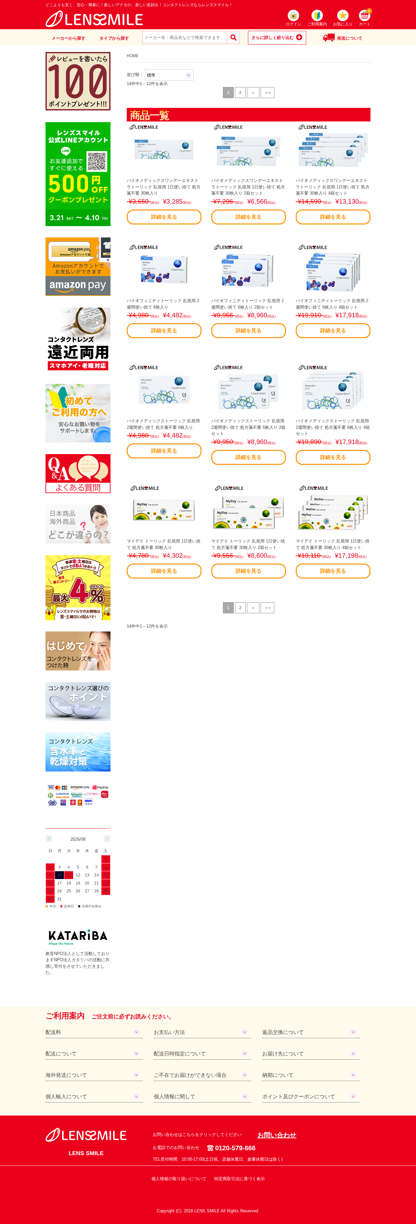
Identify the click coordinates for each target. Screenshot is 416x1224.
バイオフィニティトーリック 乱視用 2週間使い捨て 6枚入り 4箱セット (332, 315)
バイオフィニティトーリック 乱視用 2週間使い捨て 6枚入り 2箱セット (247, 315)
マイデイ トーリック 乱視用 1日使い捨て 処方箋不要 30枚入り (164, 556)
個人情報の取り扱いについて (178, 1178)
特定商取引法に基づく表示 (239, 1178)
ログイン (293, 24)
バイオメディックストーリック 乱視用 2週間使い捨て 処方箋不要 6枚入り (163, 435)
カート (364, 18)
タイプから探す (114, 38)
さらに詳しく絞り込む (273, 37)
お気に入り (343, 24)
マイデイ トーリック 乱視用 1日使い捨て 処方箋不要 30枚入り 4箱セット (333, 556)
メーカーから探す (68, 38)
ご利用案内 (317, 24)
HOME (132, 56)
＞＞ (267, 92)
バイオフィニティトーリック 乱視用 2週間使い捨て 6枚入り (163, 315)
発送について (349, 38)
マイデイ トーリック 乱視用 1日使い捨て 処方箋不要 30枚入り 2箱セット (248, 556)
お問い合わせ (276, 1135)
